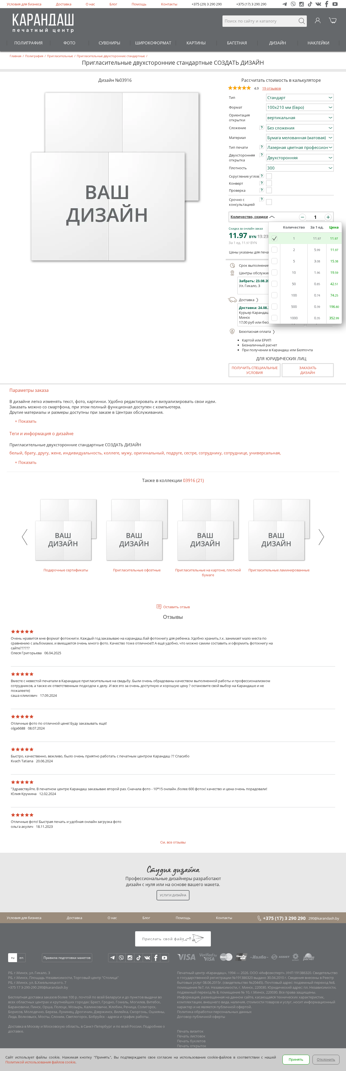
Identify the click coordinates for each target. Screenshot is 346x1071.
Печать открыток (191, 1045)
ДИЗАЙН (277, 42)
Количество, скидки (249, 216)
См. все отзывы (173, 842)
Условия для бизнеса (24, 4)
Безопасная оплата (255, 331)
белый (15, 452)
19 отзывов (271, 88)
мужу (126, 452)
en (21, 957)
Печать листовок (191, 1036)
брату (30, 452)
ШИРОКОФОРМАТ (153, 42)
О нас (90, 4)
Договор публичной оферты (201, 1016)
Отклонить (326, 1059)
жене (56, 452)
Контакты (169, 4)
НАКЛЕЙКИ (318, 42)
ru (12, 957)
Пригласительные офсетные (137, 570)
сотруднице (235, 452)
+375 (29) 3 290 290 (207, 4)
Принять (296, 1059)
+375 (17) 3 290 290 (251, 4)
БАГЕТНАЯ (237, 42)
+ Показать (25, 421)
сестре (190, 452)
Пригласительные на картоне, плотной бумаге (208, 572)
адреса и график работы (128, 1016)
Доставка (63, 4)
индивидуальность (82, 452)
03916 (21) (193, 480)
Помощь (139, 4)
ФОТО (69, 42)
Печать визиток (190, 1031)
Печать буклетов (191, 1041)
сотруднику (210, 452)
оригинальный (149, 452)
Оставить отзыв (176, 606)
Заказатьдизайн (307, 370)
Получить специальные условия (255, 370)
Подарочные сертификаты (66, 570)
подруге (174, 452)
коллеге (111, 452)
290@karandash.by (323, 918)
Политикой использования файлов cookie (40, 1062)
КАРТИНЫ (196, 42)
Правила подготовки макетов (67, 957)
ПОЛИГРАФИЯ (28, 42)
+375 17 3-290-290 (22, 987)
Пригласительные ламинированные (279, 570)
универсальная (264, 452)
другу (43, 452)
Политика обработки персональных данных (214, 1011)
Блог (113, 4)
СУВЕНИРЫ (109, 42)
